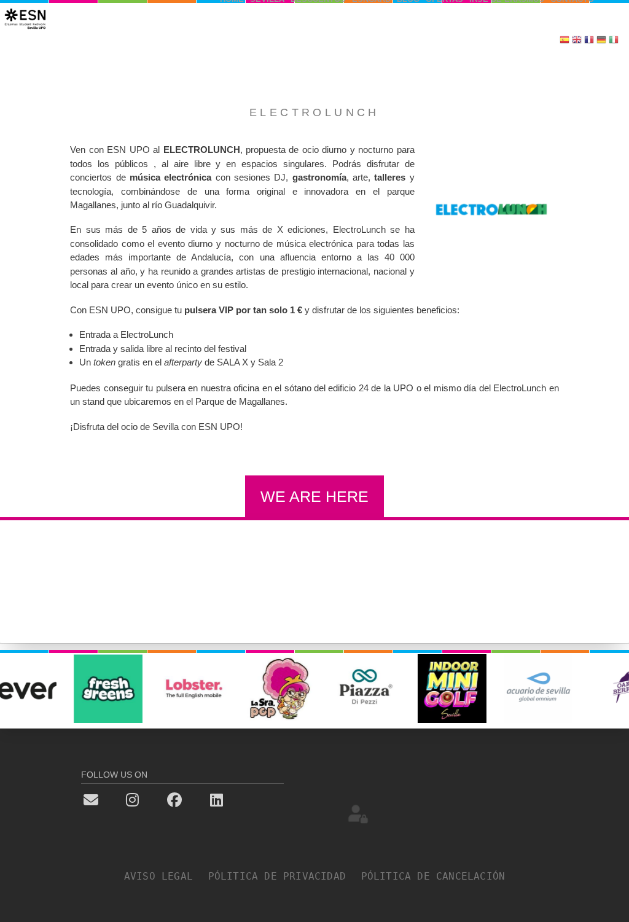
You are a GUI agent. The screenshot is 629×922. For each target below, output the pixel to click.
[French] (589, 41)
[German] (601, 41)
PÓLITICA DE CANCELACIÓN (433, 876)
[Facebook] (195, 799)
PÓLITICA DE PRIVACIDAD (283, 876)
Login (358, 813)
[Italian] (614, 41)
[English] (577, 41)
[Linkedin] (237, 799)
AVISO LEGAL (165, 876)
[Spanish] (564, 41)
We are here (314, 496)
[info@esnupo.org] (111, 799)
